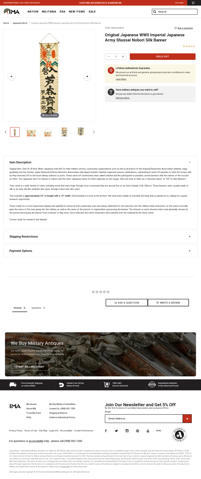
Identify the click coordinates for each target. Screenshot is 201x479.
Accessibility (66, 430)
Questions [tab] (36, 307)
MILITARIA (49, 11)
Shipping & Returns (58, 413)
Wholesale (31, 404)
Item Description (20, 162)
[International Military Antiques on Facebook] (105, 430)
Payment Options (20, 251)
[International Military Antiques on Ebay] (159, 430)
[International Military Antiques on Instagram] (127, 430)
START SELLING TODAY (29, 366)
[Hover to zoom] (49, 75)
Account (179, 3)
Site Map (43, 430)
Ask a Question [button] (128, 302)
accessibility (36, 441)
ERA (62, 11)
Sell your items (122, 98)
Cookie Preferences (83, 430)
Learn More (121, 79)
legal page (65, 467)
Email (108, 411)
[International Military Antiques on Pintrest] (138, 430)
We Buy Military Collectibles (62, 404)
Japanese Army (20, 23)
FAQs (28, 417)
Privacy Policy (16, 430)
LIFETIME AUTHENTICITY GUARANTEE (100, 3)
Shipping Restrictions (23, 236)
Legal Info (54, 430)
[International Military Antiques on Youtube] (148, 430)
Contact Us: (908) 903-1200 (62, 409)
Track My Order (33, 413)
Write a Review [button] (170, 302)
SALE (92, 11)
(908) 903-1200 (73, 441)
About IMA (31, 409)
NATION (33, 11)
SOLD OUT (162, 56)
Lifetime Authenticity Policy (62, 417)
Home (6, 23)
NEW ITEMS (77, 11)
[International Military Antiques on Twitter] (116, 430)
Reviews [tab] (18, 307)
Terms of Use (30, 430)
